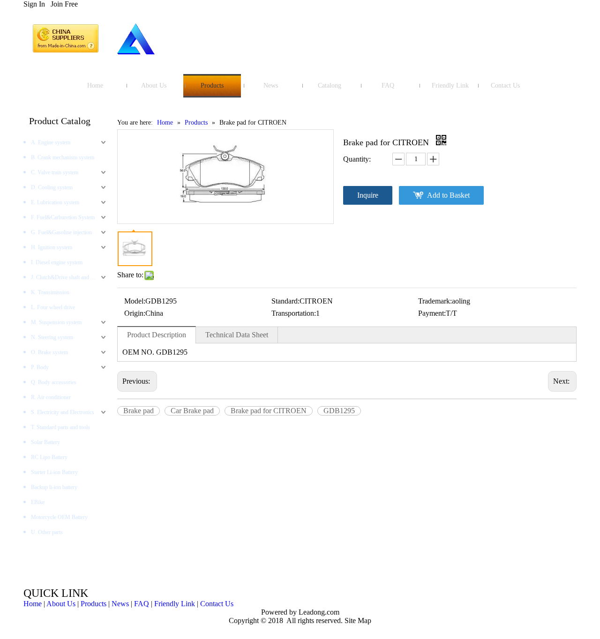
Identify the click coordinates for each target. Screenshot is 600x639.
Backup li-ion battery (54, 487)
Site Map (358, 620)
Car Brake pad (192, 411)
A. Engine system (50, 142)
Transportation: (293, 313)
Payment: (432, 313)
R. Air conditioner (51, 397)
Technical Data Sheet (236, 335)
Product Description (156, 335)
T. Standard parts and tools (60, 427)
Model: (134, 301)
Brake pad (138, 411)
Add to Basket (448, 195)
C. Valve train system (54, 172)
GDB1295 (339, 411)
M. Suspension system (56, 322)
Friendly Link (174, 604)
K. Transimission (50, 292)
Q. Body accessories (53, 382)
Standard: (285, 301)
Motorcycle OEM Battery (59, 517)
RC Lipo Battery (49, 457)
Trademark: (435, 301)
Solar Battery (45, 442)
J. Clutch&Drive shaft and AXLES (69, 277)
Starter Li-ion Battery (54, 472)
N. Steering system (52, 337)
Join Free (64, 4)
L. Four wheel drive (53, 307)
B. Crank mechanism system (62, 157)
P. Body (40, 367)
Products (93, 604)
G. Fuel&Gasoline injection (61, 232)
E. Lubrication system (55, 202)
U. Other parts (47, 532)
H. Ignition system (51, 247)
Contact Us (216, 604)
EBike (38, 502)
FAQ (141, 604)
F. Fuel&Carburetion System (63, 217)
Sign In (34, 4)
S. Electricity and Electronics (62, 412)
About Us (60, 604)
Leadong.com (318, 612)
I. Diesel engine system (56, 262)
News (120, 604)
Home (32, 604)
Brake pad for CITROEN (269, 411)
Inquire (367, 195)
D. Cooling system (52, 187)
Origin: (134, 313)
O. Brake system (49, 352)
